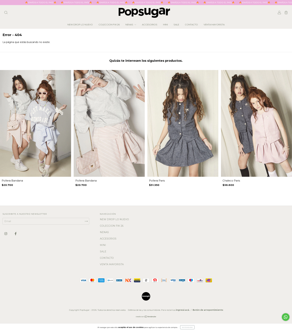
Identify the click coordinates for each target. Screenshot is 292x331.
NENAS (129, 24)
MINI (165, 24)
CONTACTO (191, 24)
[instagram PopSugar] (6, 233)
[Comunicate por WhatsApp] (285, 317)
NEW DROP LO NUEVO (80, 24)
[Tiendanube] (146, 316)
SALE (176, 24)
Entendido (187, 327)
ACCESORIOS (149, 24)
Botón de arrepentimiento (208, 310)
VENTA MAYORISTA (214, 24)
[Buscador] (6, 13)
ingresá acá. (183, 310)
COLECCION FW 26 (109, 24)
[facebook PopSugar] (15, 233)
